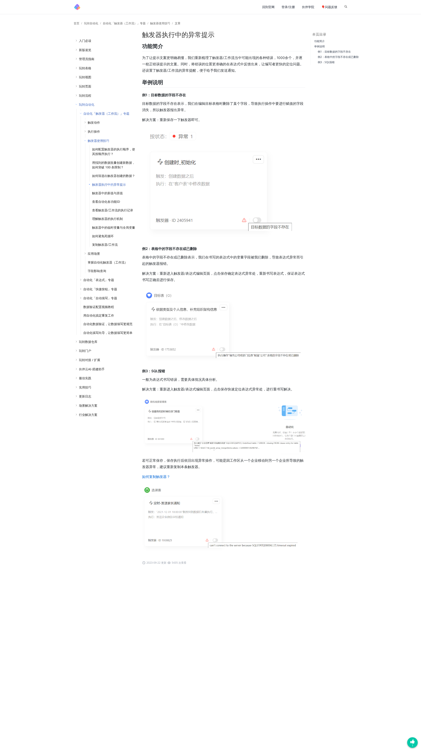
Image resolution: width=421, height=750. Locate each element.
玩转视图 (85, 77)
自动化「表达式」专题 (98, 280)
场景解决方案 (88, 405)
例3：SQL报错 (326, 62)
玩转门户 (85, 351)
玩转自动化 (91, 23)
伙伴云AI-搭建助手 (92, 369)
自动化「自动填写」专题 (100, 298)
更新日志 (85, 396)
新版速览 (85, 50)
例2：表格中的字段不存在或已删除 (338, 57)
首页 (76, 23)
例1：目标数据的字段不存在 (334, 51)
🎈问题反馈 (329, 7)
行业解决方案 (88, 415)
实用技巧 (85, 387)
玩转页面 (85, 86)
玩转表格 (85, 68)
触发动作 (94, 122)
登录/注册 (288, 7)
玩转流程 (85, 95)
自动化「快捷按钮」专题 (100, 289)
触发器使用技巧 (160, 23)
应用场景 (94, 253)
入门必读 (85, 41)
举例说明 (319, 46)
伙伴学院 (308, 7)
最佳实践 (85, 378)
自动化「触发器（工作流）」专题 (124, 23)
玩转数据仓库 (88, 342)
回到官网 (268, 7)
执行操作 (94, 131)
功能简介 (319, 41)
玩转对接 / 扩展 (89, 360)
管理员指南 (86, 59)
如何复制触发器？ (156, 477)
